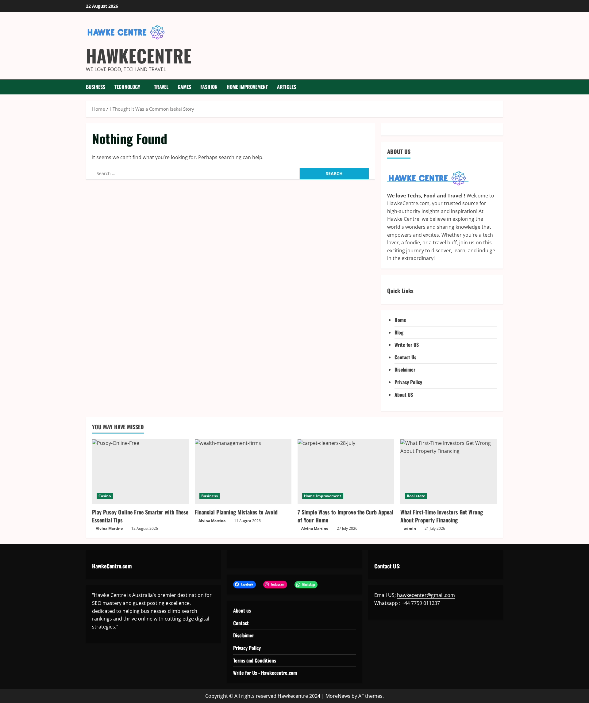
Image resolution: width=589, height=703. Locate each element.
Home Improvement (247, 86)
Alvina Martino (109, 528)
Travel (161, 86)
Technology (127, 86)
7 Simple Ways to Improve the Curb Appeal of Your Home (345, 516)
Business (95, 86)
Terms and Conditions (254, 660)
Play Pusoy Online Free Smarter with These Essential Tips (140, 516)
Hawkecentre (138, 55)
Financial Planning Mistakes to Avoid (236, 512)
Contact (241, 623)
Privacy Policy (408, 382)
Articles (286, 86)
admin (410, 528)
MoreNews (337, 696)
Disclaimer (405, 369)
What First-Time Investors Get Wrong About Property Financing (441, 516)
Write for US (407, 344)
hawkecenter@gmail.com (426, 595)
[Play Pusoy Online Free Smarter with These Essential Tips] (140, 471)
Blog (399, 332)
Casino (104, 496)
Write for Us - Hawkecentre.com (265, 672)
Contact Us (405, 357)
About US (404, 394)
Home (400, 319)
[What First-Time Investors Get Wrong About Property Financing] (448, 471)
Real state (416, 496)
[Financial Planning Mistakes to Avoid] (243, 471)
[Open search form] (501, 87)
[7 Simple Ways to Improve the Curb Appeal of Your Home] (346, 471)
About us (242, 610)
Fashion (209, 86)
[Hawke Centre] (427, 177)
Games (184, 86)
